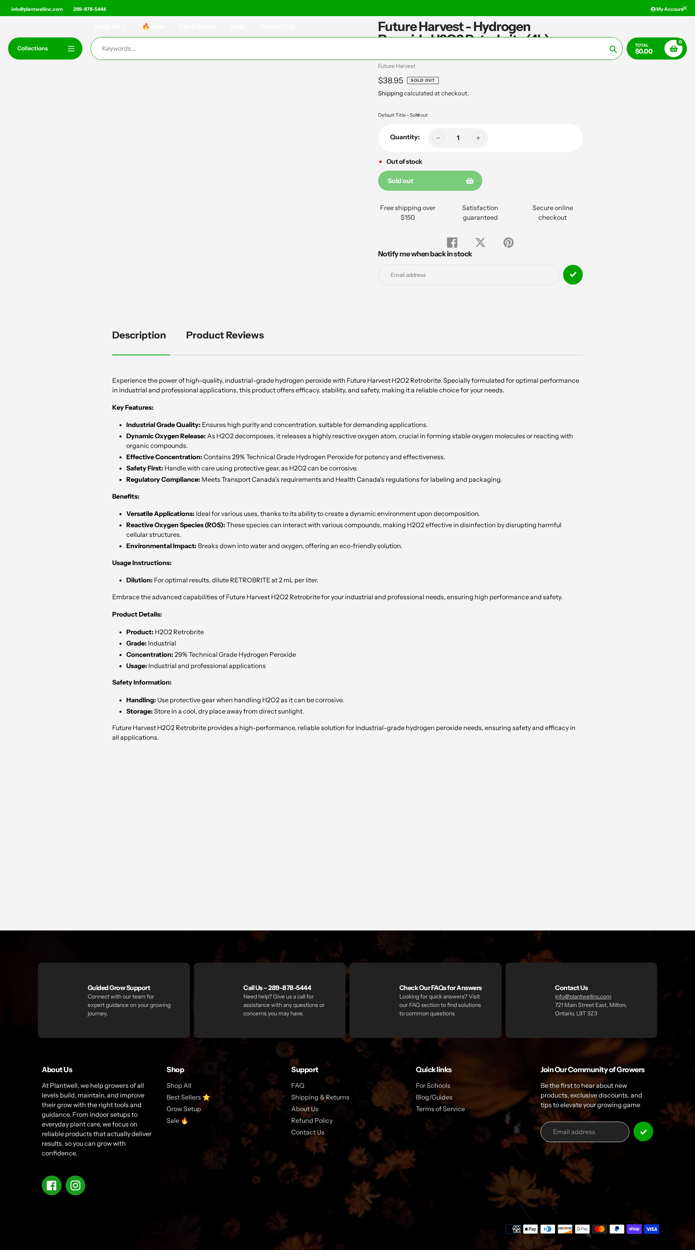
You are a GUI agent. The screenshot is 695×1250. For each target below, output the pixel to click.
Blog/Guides (434, 1097)
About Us (305, 1109)
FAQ (297, 1085)
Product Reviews (225, 335)
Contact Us (308, 1132)
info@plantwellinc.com (37, 9)
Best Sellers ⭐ (188, 1097)
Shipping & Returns (320, 1097)
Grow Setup (184, 1109)
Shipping (390, 93)
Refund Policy (312, 1120)
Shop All (179, 1085)
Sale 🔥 (178, 1120)
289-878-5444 (89, 9)
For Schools (433, 1085)
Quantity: (405, 137)
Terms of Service (440, 1109)
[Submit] (643, 1131)
